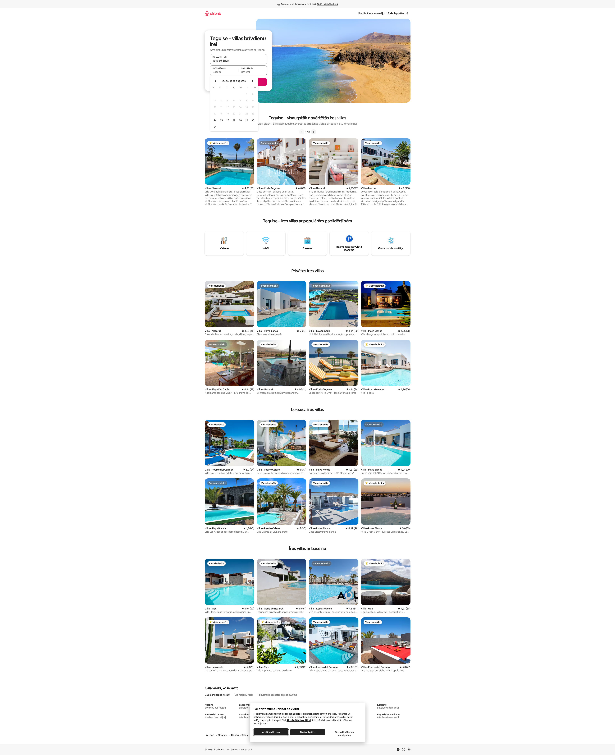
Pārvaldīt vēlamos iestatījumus (344, 734)
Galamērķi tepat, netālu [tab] (217, 694)
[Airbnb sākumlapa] (213, 13)
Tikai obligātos (307, 732)
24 (215, 120)
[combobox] (238, 61)
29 (246, 120)
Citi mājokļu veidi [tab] (244, 694)
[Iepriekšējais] (301, 131)
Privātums (232, 749)
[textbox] (224, 72)
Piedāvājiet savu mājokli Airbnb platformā (383, 13)
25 (221, 120)
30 (252, 120)
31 (215, 126)
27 (234, 120)
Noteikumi (246, 749)
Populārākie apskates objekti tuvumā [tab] (277, 694)
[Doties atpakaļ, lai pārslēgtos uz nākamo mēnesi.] (253, 81)
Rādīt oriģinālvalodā (327, 4)
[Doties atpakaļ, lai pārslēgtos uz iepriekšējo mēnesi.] (216, 81)
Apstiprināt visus (271, 732)
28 (240, 120)
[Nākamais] (313, 131)
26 (227, 120)
